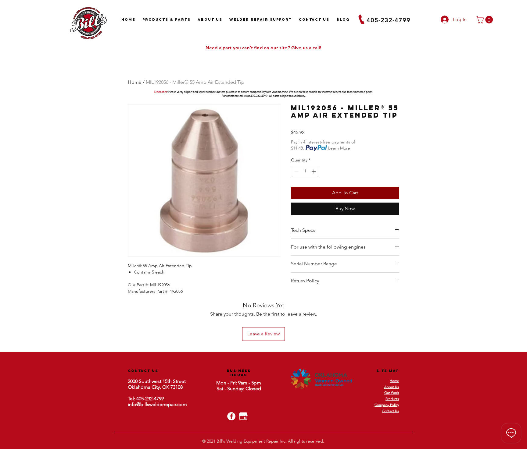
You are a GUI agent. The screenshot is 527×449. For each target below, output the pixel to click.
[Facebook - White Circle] (231, 416)
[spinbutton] (304, 171)
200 (131, 381)
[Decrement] (295, 171)
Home (135, 82)
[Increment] (314, 171)
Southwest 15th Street (162, 381)
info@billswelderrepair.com (157, 404)
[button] (485, 19)
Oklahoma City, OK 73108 (155, 387)
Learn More (339, 148)
